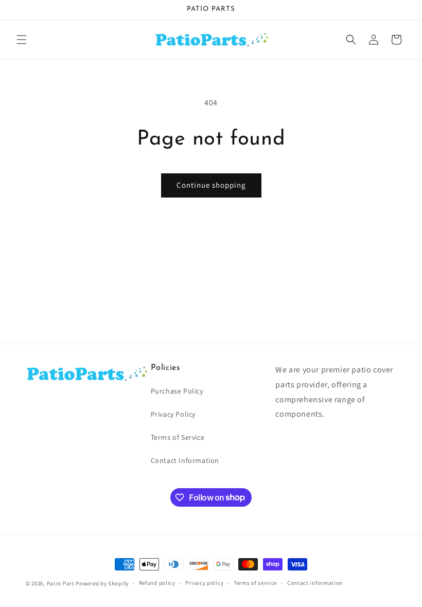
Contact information (315, 582)
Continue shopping (211, 185)
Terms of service (255, 582)
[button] (21, 39)
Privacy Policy (173, 414)
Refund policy (157, 582)
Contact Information (185, 460)
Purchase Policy (177, 391)
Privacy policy (204, 582)
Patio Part (61, 583)
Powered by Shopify (102, 583)
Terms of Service (178, 437)
